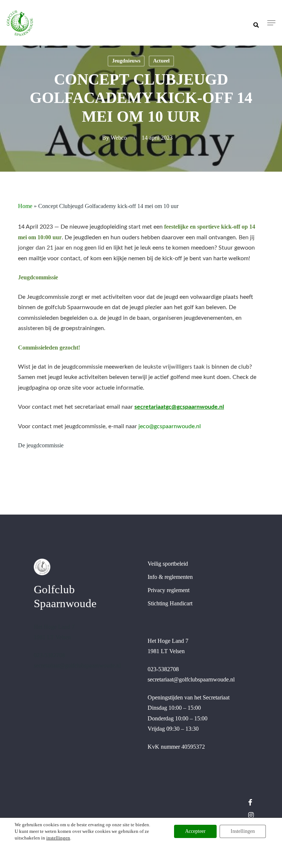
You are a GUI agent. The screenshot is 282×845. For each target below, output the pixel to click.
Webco (119, 138)
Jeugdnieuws (126, 61)
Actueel (161, 61)
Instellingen (243, 831)
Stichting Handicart (170, 603)
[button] (271, 22)
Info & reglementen (170, 577)
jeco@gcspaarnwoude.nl (169, 426)
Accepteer (195, 831)
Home (25, 206)
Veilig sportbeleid (168, 564)
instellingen (58, 838)
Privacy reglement (168, 590)
